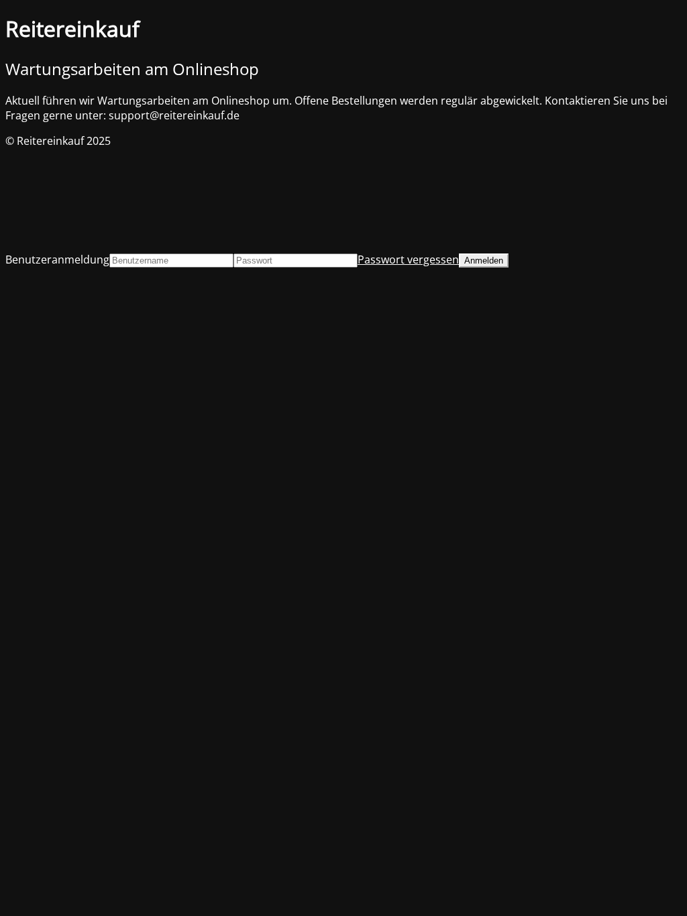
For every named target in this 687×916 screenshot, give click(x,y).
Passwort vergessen (408, 259)
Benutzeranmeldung (57, 259)
